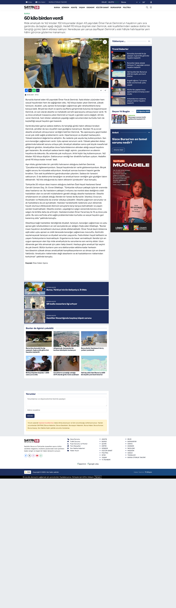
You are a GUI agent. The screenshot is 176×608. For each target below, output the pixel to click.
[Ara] (147, 7)
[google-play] (93, 464)
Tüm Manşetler (75, 446)
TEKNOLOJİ (131, 455)
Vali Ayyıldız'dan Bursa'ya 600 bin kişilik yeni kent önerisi (93, 374)
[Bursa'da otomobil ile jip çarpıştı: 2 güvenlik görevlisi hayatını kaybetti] (39, 339)
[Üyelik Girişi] (150, 2)
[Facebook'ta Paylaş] (26, 90)
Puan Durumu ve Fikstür (78, 444)
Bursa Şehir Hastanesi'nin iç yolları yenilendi (92, 349)
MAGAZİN (131, 451)
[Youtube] (37, 455)
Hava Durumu (75, 439)
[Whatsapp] (41, 455)
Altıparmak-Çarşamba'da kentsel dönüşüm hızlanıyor (64, 349)
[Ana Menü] (151, 7)
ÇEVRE (104, 444)
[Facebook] (26, 455)
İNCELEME (131, 448)
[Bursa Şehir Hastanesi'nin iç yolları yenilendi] (94, 339)
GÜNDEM (65, 7)
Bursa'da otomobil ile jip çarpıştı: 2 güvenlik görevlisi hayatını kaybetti (37, 350)
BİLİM (129, 439)
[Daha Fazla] (38, 90)
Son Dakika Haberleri (77, 448)
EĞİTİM (104, 446)
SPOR (104, 455)
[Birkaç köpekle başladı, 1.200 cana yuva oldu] (39, 363)
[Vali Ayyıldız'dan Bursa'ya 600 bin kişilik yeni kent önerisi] (94, 363)
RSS (28, 472)
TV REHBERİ (106, 460)
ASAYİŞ (74, 7)
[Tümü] (149, 41)
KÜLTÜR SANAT (102, 7)
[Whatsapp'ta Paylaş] (34, 90)
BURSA (57, 7)
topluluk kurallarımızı (46, 423)
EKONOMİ (90, 7)
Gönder (30, 416)
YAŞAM (82, 7)
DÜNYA (130, 444)
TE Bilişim (148, 472)
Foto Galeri (41, 2)
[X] (29, 455)
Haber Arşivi (74, 451)
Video (30, 2)
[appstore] (82, 464)
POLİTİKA (127, 7)
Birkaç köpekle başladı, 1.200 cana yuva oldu (37, 374)
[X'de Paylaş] (30, 90)
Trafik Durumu (75, 441)
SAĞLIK (130, 453)
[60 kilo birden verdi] (66, 63)
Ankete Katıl (118, 150)
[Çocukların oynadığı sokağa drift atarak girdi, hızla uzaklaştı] (66, 363)
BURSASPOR (116, 7)
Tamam (98, 477)
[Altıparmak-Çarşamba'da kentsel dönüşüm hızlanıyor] (66, 339)
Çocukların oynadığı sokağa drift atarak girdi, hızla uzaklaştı (66, 374)
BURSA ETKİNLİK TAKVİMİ (58, 2)
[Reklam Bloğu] (131, 194)
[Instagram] (33, 455)
